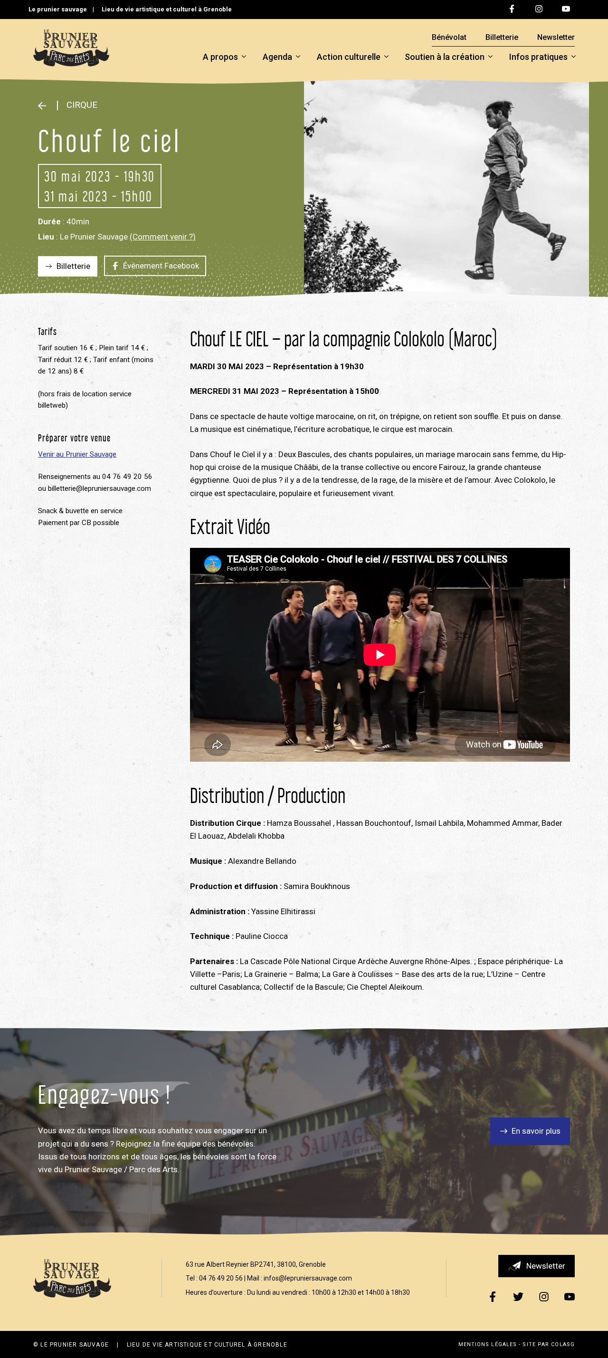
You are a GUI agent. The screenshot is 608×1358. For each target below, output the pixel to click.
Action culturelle (348, 57)
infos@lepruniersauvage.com (308, 1278)
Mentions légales (487, 1344)
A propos (220, 57)
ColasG (563, 1344)
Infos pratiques (538, 57)
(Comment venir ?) (163, 236)
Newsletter (556, 37)
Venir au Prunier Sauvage (77, 454)
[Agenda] (45, 105)
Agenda (277, 57)
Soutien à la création (444, 57)
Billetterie (501, 37)
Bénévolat (449, 37)
